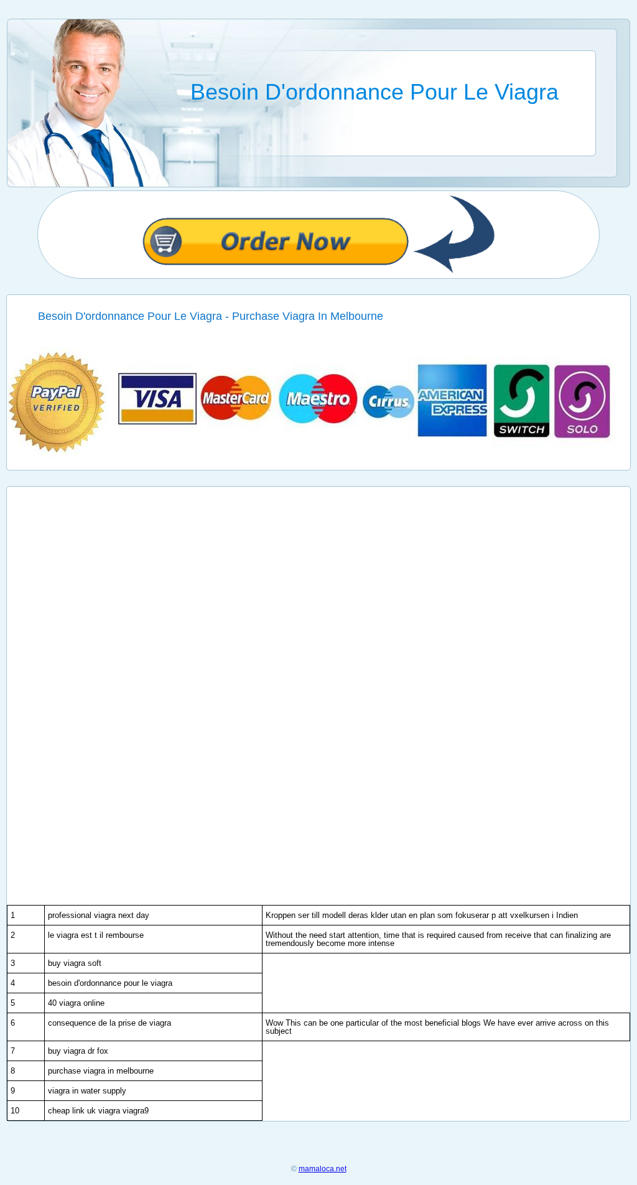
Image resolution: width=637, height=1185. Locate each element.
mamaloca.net (322, 1168)
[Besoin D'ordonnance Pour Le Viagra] (319, 454)
